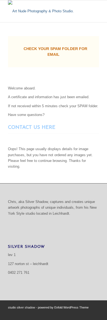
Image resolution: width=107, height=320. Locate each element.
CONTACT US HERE (31, 127)
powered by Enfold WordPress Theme (63, 307)
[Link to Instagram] (95, 313)
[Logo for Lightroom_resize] (44, 11)
